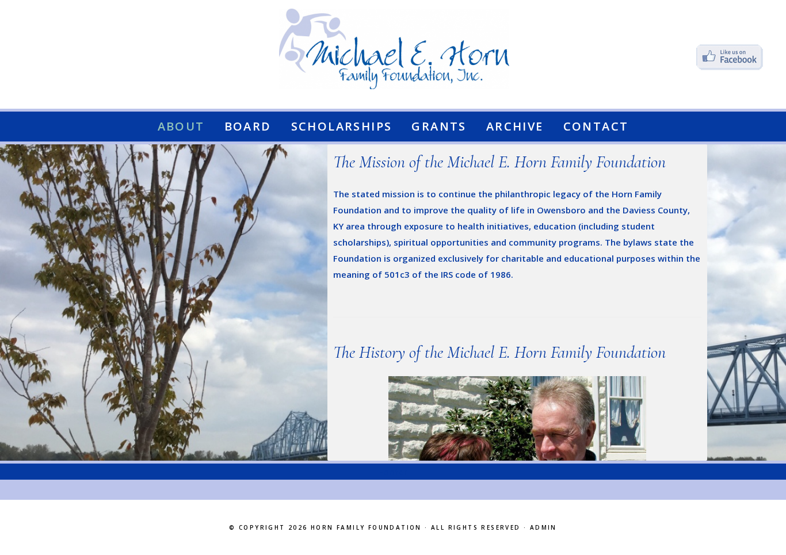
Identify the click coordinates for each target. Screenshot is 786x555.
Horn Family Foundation (366, 527)
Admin (543, 527)
